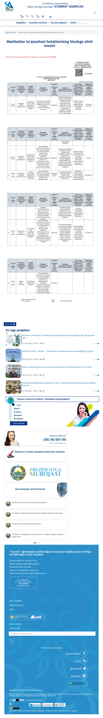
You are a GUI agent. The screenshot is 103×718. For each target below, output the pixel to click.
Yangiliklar (21, 23)
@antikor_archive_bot (29, 570)
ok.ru (78, 661)
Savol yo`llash (14, 628)
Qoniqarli (18, 415)
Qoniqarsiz (18, 418)
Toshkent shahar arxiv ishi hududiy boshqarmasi (29, 502)
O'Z (22, 16)
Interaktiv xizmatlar (38, 23)
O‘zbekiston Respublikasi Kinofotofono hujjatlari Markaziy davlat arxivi (37, 513)
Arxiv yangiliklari (15, 600)
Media (73, 23)
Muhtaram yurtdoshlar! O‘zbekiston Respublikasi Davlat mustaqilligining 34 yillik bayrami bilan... (58, 336)
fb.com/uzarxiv (73, 653)
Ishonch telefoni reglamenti (58, 443)
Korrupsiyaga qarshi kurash (30, 489)
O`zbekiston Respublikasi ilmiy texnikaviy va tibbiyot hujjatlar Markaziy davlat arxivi (38, 535)
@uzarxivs (75, 668)
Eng (38, 16)
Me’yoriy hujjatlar (59, 23)
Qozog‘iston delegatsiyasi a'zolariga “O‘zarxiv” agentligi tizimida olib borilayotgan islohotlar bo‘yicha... (59, 384)
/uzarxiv (28, 567)
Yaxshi (16, 408)
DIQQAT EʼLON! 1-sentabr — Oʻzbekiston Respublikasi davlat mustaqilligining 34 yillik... (58, 351)
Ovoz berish (19, 423)
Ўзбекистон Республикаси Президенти (26, 524)
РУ (27, 16)
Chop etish (9, 324)
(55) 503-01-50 (31, 560)
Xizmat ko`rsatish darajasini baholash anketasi (40, 451)
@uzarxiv (76, 676)
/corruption (34, 563)
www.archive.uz (16, 690)
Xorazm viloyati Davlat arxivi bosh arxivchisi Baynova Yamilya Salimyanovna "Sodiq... (57, 367)
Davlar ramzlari (15, 624)
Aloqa (11, 609)
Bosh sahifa (10, 32)
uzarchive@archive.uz (37, 573)
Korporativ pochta (16, 605)
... (80, 23)
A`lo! (19, 405)
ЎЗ (32, 16)
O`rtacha (17, 412)
